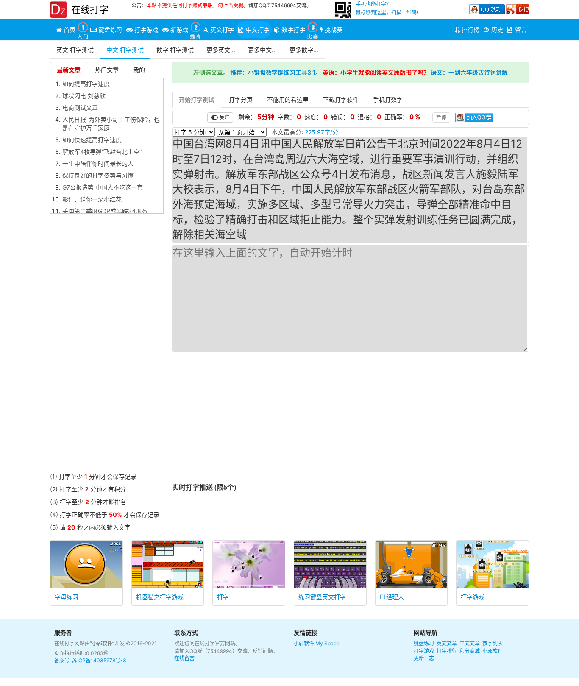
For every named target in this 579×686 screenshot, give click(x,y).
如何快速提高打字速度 (92, 139)
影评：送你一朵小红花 (92, 199)
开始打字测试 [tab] (196, 99)
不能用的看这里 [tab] (288, 99)
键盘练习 (424, 643)
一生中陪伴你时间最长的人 (98, 163)
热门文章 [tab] (107, 69)
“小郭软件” (102, 643)
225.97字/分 (321, 132)
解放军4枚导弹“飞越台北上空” (102, 151)
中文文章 (469, 643)
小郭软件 (304, 643)
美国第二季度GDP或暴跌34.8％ (104, 211)
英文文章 (447, 643)
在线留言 (184, 658)
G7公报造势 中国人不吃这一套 (102, 187)
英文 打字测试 (75, 49)
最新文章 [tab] (69, 69)
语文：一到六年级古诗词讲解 (469, 72)
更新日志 (424, 658)
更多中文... (262, 49)
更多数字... (304, 49)
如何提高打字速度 (86, 83)
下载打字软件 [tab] (341, 99)
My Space (327, 643)
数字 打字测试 (175, 49)
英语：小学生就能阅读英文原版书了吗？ (376, 72)
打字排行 (447, 651)
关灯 (223, 117)
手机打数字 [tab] (388, 99)
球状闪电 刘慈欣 (84, 95)
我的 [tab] (139, 69)
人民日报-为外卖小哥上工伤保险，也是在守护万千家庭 (111, 123)
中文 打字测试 (125, 49)
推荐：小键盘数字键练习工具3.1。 (275, 72)
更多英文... (220, 49)
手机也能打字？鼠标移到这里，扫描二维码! (387, 8)
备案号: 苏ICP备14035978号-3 (90, 660)
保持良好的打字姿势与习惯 (98, 175)
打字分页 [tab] (241, 99)
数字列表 (492, 643)
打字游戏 (424, 651)
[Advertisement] (107, 345)
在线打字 (90, 9)
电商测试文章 (80, 107)
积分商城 (469, 651)
